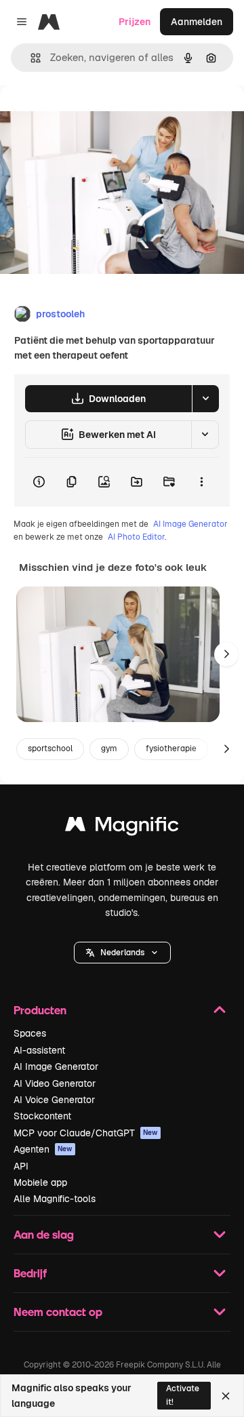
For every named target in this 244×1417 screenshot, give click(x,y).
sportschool (50, 748)
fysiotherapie (171, 748)
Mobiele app (40, 1182)
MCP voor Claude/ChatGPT (86, 1133)
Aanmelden (196, 22)
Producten (40, 1010)
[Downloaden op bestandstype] (205, 398)
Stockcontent (42, 1116)
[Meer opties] (201, 482)
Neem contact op (58, 1311)
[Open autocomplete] (30, 58)
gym (109, 748)
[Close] (225, 1396)
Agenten (43, 1149)
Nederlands (122, 952)
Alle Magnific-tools (55, 1199)
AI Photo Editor (136, 537)
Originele (89, 116)
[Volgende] (226, 654)
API (21, 1166)
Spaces (30, 1033)
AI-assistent (39, 1050)
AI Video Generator (55, 1083)
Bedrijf (30, 1273)
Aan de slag (44, 1234)
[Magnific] (122, 827)
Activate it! (182, 1395)
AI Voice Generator (54, 1100)
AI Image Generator (190, 524)
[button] (122, 952)
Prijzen (134, 22)
